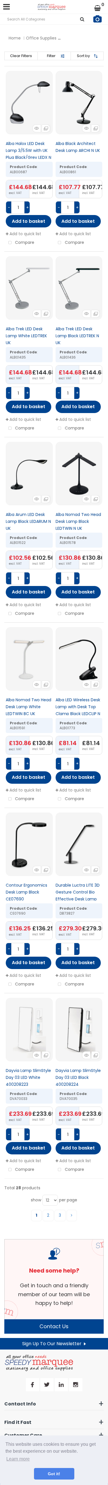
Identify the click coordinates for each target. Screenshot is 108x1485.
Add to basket (28, 221)
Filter (51, 56)
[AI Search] (97, 19)
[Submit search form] (82, 19)
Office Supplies (41, 38)
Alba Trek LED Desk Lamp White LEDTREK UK (26, 336)
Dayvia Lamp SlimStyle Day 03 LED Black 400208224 (78, 1077)
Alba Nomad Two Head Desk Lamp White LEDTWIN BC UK (28, 707)
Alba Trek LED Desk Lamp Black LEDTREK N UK (77, 336)
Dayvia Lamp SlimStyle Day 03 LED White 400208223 (28, 1077)
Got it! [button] (54, 1473)
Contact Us (54, 1326)
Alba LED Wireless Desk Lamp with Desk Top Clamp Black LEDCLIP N (78, 707)
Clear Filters (21, 56)
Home (15, 38)
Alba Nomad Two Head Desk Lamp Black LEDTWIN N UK (78, 521)
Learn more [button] (18, 1458)
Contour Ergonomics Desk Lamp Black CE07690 (26, 892)
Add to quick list (24, 234)
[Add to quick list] (29, 102)
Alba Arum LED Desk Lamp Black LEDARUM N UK (28, 521)
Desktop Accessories (85, 38)
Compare (24, 242)
